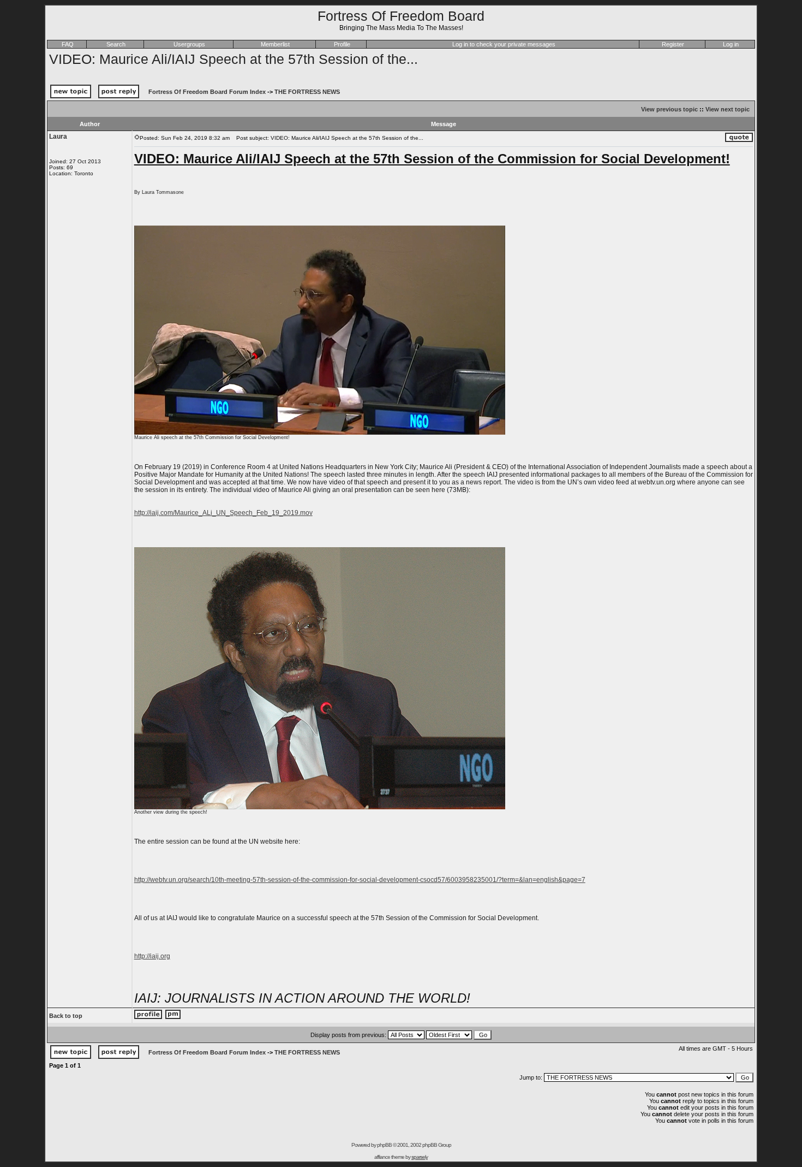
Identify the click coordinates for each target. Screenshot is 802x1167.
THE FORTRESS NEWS (307, 91)
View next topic (727, 109)
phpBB (384, 1145)
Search (115, 44)
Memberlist (275, 44)
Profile (342, 44)
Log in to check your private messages (503, 44)
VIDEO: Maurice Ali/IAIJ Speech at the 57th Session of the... (233, 59)
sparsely (419, 1157)
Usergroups (189, 44)
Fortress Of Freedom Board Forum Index (207, 91)
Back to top (65, 1015)
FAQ (68, 44)
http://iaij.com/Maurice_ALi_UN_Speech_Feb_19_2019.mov (223, 513)
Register (673, 44)
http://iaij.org (152, 956)
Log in (731, 44)
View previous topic (669, 109)
